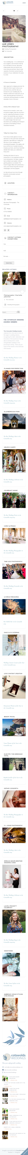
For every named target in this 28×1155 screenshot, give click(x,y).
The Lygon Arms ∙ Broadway (17, 1094)
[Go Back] (3, 10)
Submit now (9, 263)
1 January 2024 (13, 1080)
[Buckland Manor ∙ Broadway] (5, 1078)
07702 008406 (8, 211)
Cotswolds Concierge (21, 1150)
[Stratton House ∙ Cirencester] (5, 1089)
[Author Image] (22, 292)
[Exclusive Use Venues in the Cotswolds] (5, 1135)
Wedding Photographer (10, 49)
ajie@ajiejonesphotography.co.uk (12, 219)
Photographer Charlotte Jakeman (13, 296)
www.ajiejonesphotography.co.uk (12, 226)
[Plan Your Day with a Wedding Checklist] (5, 1122)
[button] (4, 29)
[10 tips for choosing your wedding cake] (5, 1101)
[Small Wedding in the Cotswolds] (5, 1117)
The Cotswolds (8, 51)
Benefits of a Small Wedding (12, 1127)
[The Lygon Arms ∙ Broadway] (5, 1095)
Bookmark (14, 10)
